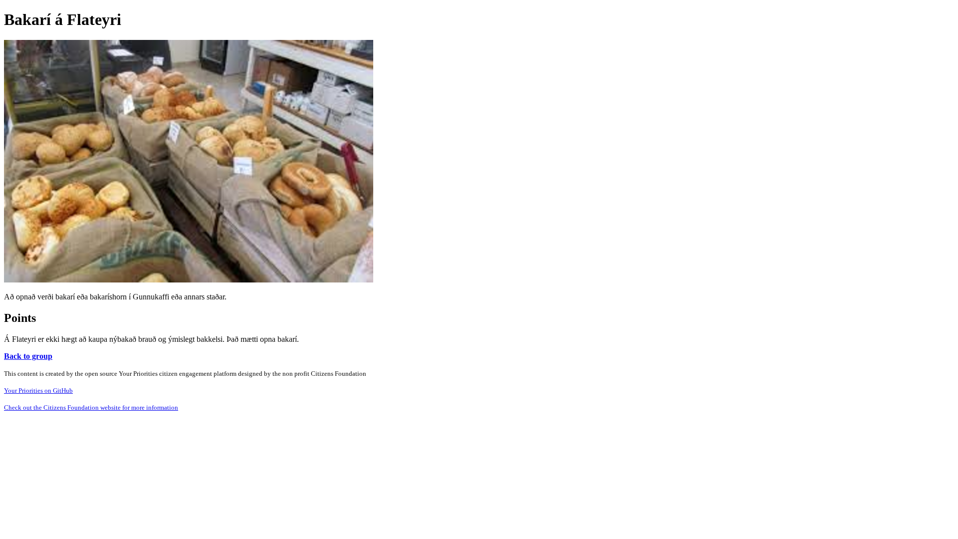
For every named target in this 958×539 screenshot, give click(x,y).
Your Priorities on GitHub (38, 390)
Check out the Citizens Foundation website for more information (91, 407)
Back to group (28, 356)
